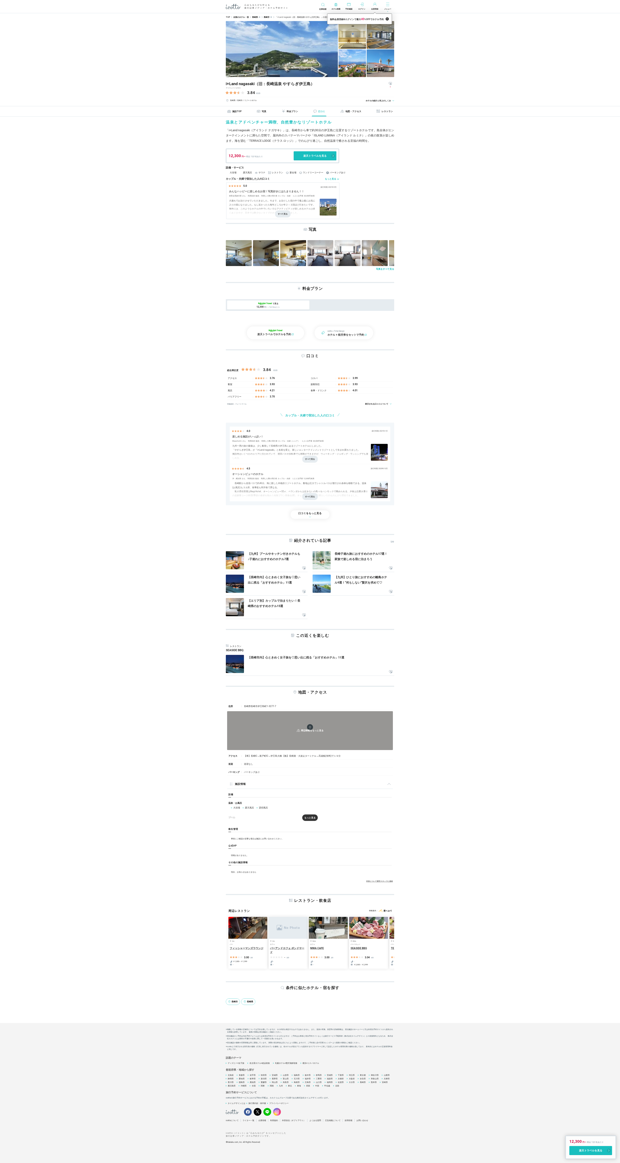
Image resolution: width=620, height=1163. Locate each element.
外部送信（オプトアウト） (293, 1120)
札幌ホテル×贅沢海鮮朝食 (286, 1063)
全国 (254, 1086)
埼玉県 (352, 1075)
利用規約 (274, 1120)
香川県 (231, 1082)
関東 (263, 1086)
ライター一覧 (248, 1120)
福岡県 (330, 1082)
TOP (228, 17)
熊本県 (374, 1082)
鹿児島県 (232, 1086)
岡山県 (275, 1082)
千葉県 (341, 1075)
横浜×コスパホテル (311, 1063)
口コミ (321, 111)
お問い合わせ (362, 1120)
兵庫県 (387, 1079)
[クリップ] (304, 568)
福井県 (308, 1079)
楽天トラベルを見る (315, 155)
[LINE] (267, 1112)
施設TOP (237, 111)
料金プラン (292, 111)
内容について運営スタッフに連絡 (379, 881)
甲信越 (327, 1086)
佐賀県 (341, 1082)
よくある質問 (315, 1120)
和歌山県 (375, 1079)
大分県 (352, 1082)
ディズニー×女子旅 (236, 1063)
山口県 (319, 1082)
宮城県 (275, 1075)
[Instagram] (277, 1112)
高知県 (253, 1082)
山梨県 (387, 1075)
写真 (264, 111)
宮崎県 (385, 1082)
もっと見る (330, 179)
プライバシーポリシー (279, 1103)
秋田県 (264, 1075)
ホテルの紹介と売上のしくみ (378, 101)
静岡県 (231, 1079)
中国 (317, 1086)
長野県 (275, 1079)
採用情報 (348, 1120)
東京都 (363, 1075)
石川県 (297, 1079)
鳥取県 (286, 1082)
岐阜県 (253, 1079)
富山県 (286, 1079)
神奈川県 (375, 1075)
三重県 (319, 1079)
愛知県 (242, 1079)
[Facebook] (248, 1112)
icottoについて (232, 1120)
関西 (272, 1086)
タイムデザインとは (236, 1103)
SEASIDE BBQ (234, 650)
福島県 (297, 1075)
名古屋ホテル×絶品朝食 (259, 1063)
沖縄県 (244, 1086)
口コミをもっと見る (310, 513)
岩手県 (253, 1075)
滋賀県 (330, 1079)
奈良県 (363, 1079)
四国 (308, 1086)
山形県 (286, 1075)
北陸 (337, 1086)
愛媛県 (264, 1082)
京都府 (341, 1079)
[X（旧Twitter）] (257, 1112)
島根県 (297, 1082)
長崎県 (363, 1082)
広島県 (308, 1082)
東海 (299, 1086)
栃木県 (308, 1075)
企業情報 (262, 1120)
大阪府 (352, 1079)
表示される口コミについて (376, 404)
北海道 (231, 1075)
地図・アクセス (353, 111)
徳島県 (242, 1082)
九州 (281, 1086)
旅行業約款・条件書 (257, 1103)
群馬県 (319, 1075)
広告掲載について (333, 1120)
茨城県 (330, 1075)
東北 (290, 1086)
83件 (258, 93)
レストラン (387, 111)
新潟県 (264, 1079)
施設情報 (240, 783)
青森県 (242, 1075)
